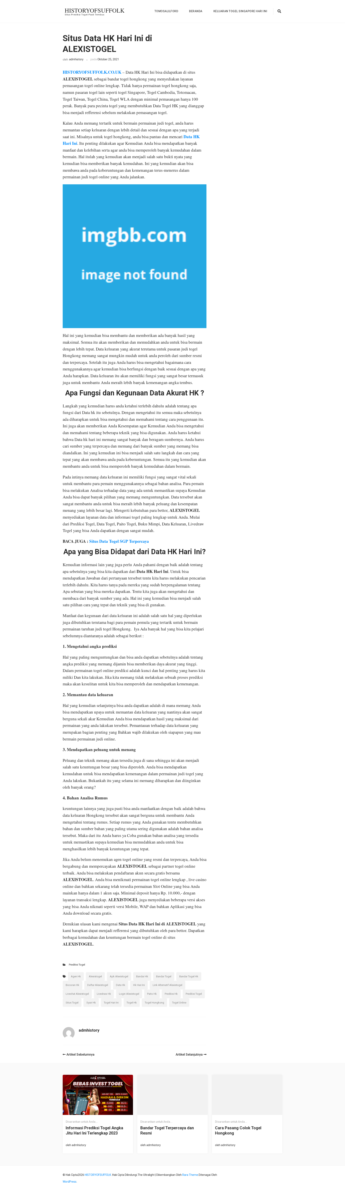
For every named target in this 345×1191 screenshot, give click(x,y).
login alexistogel (129, 993)
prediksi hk (171, 993)
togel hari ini (111, 1002)
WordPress (69, 1181)
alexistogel (95, 976)
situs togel (72, 1002)
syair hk (91, 1002)
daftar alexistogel (97, 985)
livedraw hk (104, 993)
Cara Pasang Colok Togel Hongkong (238, 1130)
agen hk (76, 976)
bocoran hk (72, 985)
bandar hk (142, 976)
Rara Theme (190, 1174)
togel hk (132, 1002)
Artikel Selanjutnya (189, 1054)
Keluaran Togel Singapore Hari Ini (240, 11)
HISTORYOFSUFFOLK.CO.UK (92, 72)
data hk (120, 985)
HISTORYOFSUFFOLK (95, 10)
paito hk (152, 993)
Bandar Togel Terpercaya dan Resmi (167, 1130)
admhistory (76, 59)
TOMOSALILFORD (166, 11)
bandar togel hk (188, 976)
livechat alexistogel (77, 993)
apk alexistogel (119, 976)
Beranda (195, 11)
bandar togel (163, 976)
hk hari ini (139, 985)
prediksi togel (194, 993)
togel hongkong (154, 1002)
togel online (179, 1002)
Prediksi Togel (77, 964)
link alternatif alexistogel (167, 985)
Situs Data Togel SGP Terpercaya (119, 541)
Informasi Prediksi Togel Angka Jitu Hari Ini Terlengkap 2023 (94, 1130)
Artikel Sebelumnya (80, 1054)
